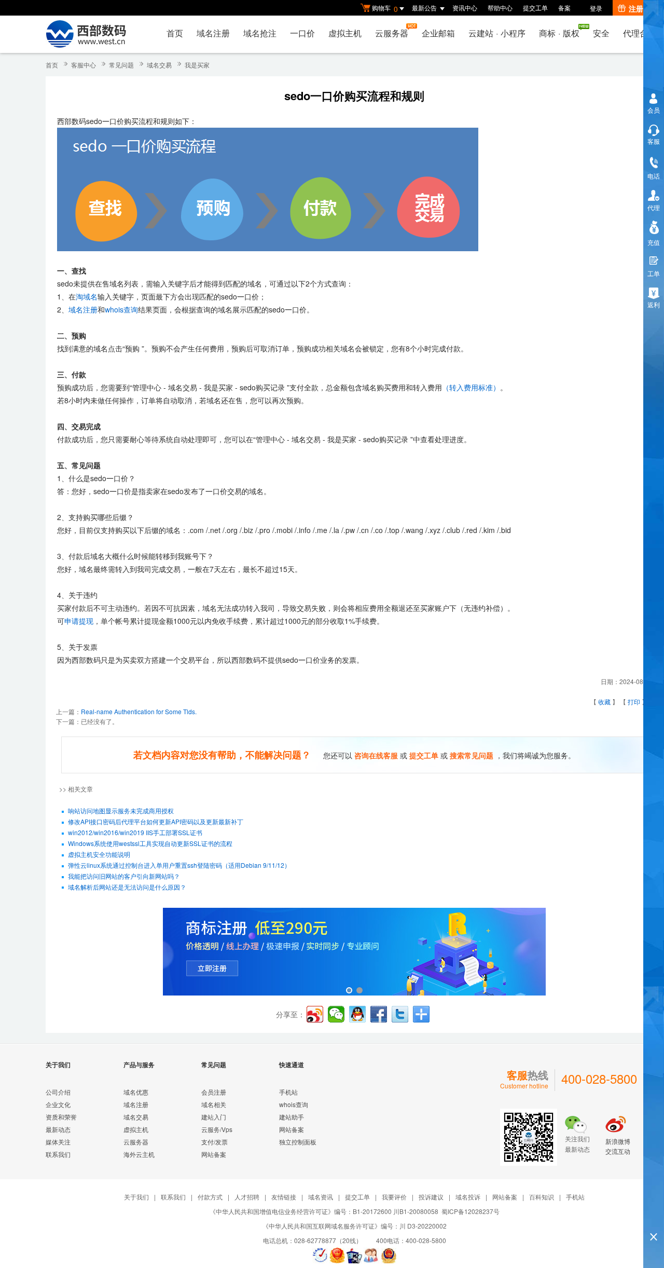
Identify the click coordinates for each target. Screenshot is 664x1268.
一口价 (302, 33)
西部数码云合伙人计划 (354, 953)
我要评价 (394, 1196)
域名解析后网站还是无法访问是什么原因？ (127, 886)
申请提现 (78, 621)
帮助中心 (500, 7)
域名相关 (213, 1104)
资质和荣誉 (61, 1116)
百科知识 (541, 1196)
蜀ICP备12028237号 (470, 1211)
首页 (175, 33)
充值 (653, 242)
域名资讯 (320, 1196)
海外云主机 (139, 1154)
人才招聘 (246, 1196)
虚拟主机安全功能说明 (99, 854)
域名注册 (213, 33)
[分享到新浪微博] (315, 1014)
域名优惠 (135, 1091)
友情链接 (283, 1196)
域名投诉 (467, 1196)
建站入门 (213, 1116)
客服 (653, 141)
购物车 (385, 8)
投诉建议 (431, 1196)
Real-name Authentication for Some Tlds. (139, 711)
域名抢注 (259, 33)
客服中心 (83, 64)
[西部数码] (86, 34)
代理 (653, 207)
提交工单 (535, 7)
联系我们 (58, 1154)
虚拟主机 (345, 33)
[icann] (320, 1255)
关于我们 (136, 1196)
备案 (564, 7)
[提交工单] (371, 1255)
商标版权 (559, 33)
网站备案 (213, 1154)
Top (653, 1219)
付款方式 (210, 1196)
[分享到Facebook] (378, 1014)
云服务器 (391, 33)
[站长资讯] (354, 1255)
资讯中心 (464, 7)
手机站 (288, 1091)
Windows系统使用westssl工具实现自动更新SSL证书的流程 (150, 843)
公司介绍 (58, 1091)
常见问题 (121, 64)
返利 (653, 304)
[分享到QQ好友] (357, 1014)
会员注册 (213, 1091)
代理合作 (639, 33)
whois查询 (121, 309)
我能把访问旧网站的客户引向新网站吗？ (124, 875)
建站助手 (291, 1116)
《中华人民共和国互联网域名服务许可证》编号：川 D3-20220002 (354, 1225)
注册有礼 (643, 8)
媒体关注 (58, 1141)
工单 (653, 273)
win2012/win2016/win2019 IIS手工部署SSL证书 (135, 832)
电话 (653, 175)
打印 (634, 701)
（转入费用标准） (471, 387)
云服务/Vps (216, 1129)
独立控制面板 (297, 1141)
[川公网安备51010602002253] (388, 1255)
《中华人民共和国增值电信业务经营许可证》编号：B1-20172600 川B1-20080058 (324, 1211)
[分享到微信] (336, 1014)
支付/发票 (214, 1141)
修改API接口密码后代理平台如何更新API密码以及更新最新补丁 (155, 821)
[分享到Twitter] (400, 1014)
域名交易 (159, 64)
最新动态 (58, 1129)
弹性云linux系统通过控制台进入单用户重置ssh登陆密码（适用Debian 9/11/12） (179, 865)
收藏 (604, 701)
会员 (653, 109)
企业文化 (58, 1104)
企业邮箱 (438, 33)
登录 (596, 8)
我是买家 (197, 64)
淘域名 (87, 296)
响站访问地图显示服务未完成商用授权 (121, 810)
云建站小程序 (496, 33)
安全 (601, 33)
